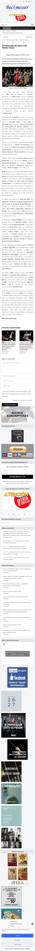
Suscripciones (17, 429)
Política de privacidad (19, 948)
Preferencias (17, 944)
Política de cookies (9, 948)
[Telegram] (24, 514)
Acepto (17, 935)
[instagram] (23, 1)
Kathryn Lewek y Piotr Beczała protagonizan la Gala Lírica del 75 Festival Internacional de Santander (26, 346)
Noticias (26, 40)
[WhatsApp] (19, 514)
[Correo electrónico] (29, 514)
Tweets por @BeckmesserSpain (17, 653)
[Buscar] (32, 25)
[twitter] (20, 1)
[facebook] (17, 1)
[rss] (32, 1)
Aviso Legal (27, 948)
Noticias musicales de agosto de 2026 (12, 591)
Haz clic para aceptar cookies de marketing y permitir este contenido (17, 653)
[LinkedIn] (13, 514)
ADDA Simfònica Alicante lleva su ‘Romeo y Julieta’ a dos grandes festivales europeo (17, 535)
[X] (8, 514)
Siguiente (29, 37)
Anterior (5, 37)
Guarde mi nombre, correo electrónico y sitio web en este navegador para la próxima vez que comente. (16, 394)
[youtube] (26, 1)
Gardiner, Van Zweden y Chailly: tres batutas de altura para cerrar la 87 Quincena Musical (9, 346)
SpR (5, 40)
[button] (32, 924)
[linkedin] (29, 1)
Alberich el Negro (7, 541)
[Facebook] (2, 514)
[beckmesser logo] (17, 4)
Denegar (17, 940)
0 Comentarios (5, 352)
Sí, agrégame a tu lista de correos (21, 400)
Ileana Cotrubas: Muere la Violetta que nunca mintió (15, 597)
